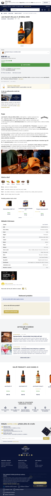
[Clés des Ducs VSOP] (9, 203)
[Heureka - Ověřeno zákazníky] (3, 284)
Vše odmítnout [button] (40, 485)
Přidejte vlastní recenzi (11, 311)
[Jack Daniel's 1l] (8, 377)
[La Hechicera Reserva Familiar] (25, 203)
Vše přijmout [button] (40, 482)
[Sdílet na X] (26, 289)
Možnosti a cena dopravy (6, 462)
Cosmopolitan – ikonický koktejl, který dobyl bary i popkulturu (29, 348)
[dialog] (25, 484)
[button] (17, 484)
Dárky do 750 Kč (10, 18)
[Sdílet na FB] (23, 289)
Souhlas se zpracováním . (11, 441)
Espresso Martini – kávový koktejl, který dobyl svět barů (27, 336)
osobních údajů (16, 441)
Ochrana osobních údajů (23, 465)
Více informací (14, 482)
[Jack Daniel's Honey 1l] (38, 377)
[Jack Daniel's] (44, 117)
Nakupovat (46, 2)
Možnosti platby (21, 462)
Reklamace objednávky (5, 463)
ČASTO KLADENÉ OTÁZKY (23, 467)
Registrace (48, 6)
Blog (36, 463)
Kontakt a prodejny (39, 465)
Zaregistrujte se (4, 58)
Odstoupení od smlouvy (22, 466)
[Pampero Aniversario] (42, 203)
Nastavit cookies (38, 466)
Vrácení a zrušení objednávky (7, 465)
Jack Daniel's (3, 18)
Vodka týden (8, 1)
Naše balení (3, 466)
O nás (36, 462)
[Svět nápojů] (1, 13)
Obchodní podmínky (22, 463)
